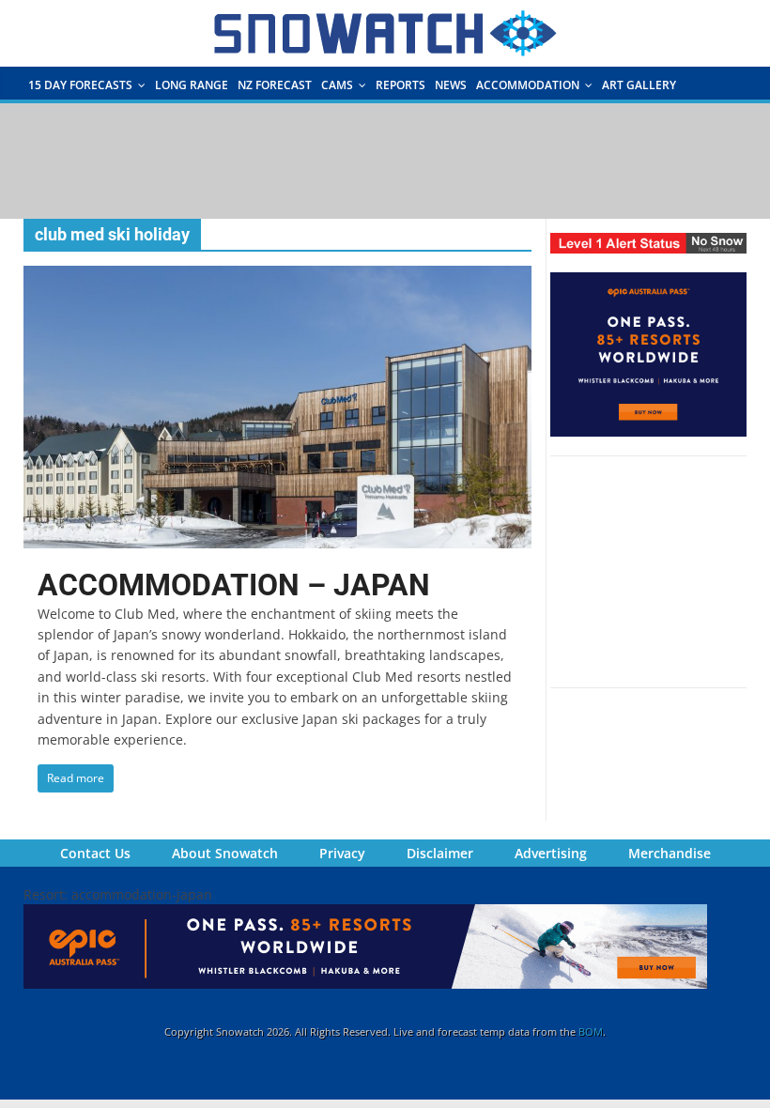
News (451, 85)
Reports (400, 85)
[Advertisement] (385, 159)
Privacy (342, 853)
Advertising (551, 853)
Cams (337, 85)
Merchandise (669, 853)
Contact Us (95, 853)
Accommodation (527, 85)
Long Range (191, 85)
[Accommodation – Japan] (277, 277)
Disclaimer (440, 853)
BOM (590, 1031)
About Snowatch (225, 853)
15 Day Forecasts (80, 85)
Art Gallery (639, 85)
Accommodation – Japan (234, 585)
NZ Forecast (275, 85)
